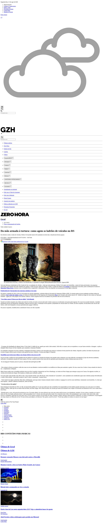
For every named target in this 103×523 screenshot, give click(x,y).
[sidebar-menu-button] (2, 107)
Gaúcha (6, 151)
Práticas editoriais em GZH (11, 204)
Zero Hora (6, 146)
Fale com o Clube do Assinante (12, 192)
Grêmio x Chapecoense (10, 6)
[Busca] (2, 109)
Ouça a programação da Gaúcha (12, 224)
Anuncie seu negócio (9, 201)
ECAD (5, 210)
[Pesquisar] (2, 137)
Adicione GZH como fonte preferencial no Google (15, 241)
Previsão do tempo (8, 9)
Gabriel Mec (7, 10)
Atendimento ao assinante (10, 189)
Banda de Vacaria (8, 12)
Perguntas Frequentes (9, 207)
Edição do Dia (7, 149)
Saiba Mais (3, 403)
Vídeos (5, 154)
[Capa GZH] (51, 116)
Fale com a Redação (9, 195)
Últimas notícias (8, 143)
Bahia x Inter (7, 7)
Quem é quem (7, 198)
